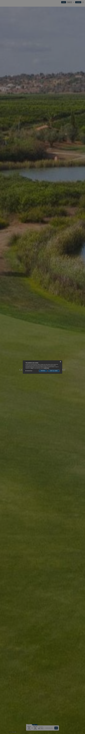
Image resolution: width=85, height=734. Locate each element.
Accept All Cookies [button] (54, 370)
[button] (29, 370)
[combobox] (60, 361)
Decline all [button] (43, 370)
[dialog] (42, 367)
